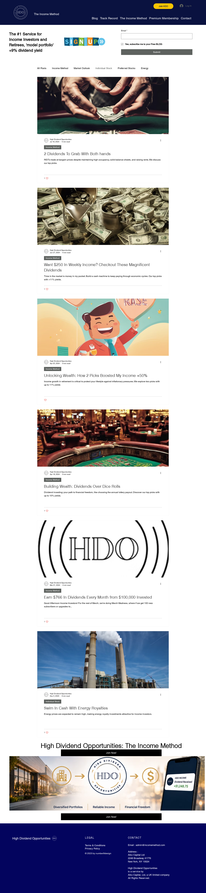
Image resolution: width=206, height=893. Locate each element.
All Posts (41, 68)
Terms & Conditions (95, 845)
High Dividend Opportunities (31, 838)
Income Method (60, 68)
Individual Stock (103, 68)
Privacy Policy (92, 848)
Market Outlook (82, 68)
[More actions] (161, 140)
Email (124, 30)
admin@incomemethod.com (150, 845)
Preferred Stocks (126, 68)
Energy (144, 68)
